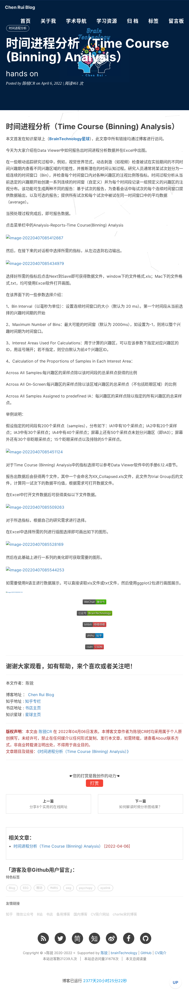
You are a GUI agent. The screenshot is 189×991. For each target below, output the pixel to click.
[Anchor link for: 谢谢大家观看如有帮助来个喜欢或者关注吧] (137, 666)
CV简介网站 (100, 914)
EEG (26, 888)
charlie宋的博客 (125, 914)
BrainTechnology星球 (69, 138)
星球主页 (33, 714)
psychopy (86, 888)
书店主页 (33, 707)
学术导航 (76, 21)
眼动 (39, 888)
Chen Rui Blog (20, 7)
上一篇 (49, 804)
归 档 (133, 21)
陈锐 (104, 953)
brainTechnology (124, 953)
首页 (25, 21)
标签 (153, 21)
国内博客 (80, 914)
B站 (40, 914)
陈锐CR (45, 731)
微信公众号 (24, 914)
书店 (49, 914)
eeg (68, 888)
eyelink (105, 888)
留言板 (176, 21)
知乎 (9, 914)
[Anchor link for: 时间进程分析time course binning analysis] (180, 126)
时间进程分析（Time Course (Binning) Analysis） (72, 846)
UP (175, 982)
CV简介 (160, 953)
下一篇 (140, 804)
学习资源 (106, 21)
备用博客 (63, 914)
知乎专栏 (33, 701)
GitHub (146, 953)
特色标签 (13, 877)
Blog (12, 888)
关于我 (48, 21)
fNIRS (54, 888)
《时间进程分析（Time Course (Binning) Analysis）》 (84, 751)
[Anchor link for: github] (78, 870)
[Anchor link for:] (35, 838)
